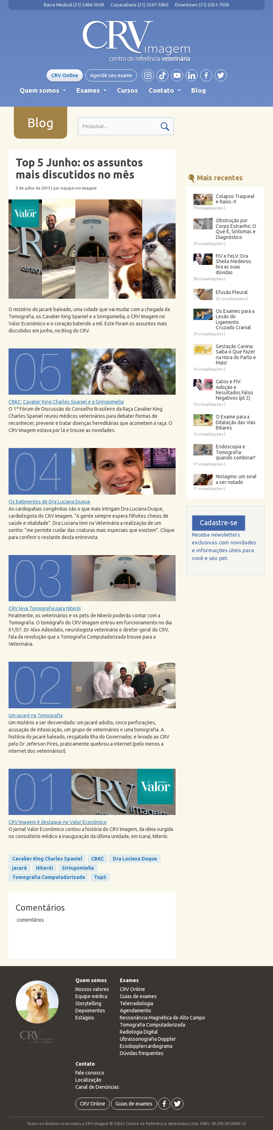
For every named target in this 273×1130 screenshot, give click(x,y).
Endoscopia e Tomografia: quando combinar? (236, 452)
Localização (88, 1080)
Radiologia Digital (139, 1032)
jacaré (19, 868)
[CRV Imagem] (136, 41)
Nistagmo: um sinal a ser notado (236, 479)
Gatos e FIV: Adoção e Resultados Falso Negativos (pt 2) (234, 390)
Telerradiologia (136, 1003)
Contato (166, 92)
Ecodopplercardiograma (146, 1046)
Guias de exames (138, 996)
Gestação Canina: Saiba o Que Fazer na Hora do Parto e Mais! (236, 355)
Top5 (100, 877)
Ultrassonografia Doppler (148, 1039)
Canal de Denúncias (97, 1087)
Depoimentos (90, 1010)
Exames (92, 92)
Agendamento (135, 1010)
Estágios (84, 1017)
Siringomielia (78, 868)
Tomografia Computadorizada (48, 877)
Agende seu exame (111, 75)
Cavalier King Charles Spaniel (47, 859)
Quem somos (44, 92)
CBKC (97, 859)
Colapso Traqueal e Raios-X (235, 199)
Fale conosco (89, 1073)
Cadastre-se (218, 523)
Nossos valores (92, 989)
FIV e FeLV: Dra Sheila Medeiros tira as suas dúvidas (233, 264)
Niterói (44, 868)
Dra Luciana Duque (135, 859)
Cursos (127, 90)
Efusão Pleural (232, 292)
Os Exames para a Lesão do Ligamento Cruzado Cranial (235, 319)
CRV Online (64, 75)
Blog (198, 90)
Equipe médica (91, 996)
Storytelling (88, 1003)
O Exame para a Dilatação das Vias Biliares (236, 422)
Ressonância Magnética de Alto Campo (162, 1017)
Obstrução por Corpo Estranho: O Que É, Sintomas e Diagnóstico (236, 229)
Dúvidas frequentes (142, 1053)
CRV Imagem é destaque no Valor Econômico (58, 822)
